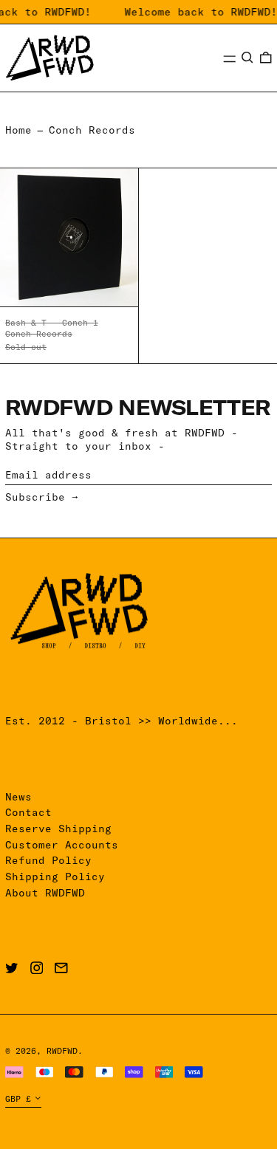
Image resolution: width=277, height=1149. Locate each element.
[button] (247, 57)
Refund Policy (48, 860)
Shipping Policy (55, 876)
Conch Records (92, 130)
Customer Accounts (61, 844)
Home (18, 130)
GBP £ (18, 1099)
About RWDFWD (45, 892)
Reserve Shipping (58, 828)
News (18, 796)
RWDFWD (62, 1051)
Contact (28, 812)
